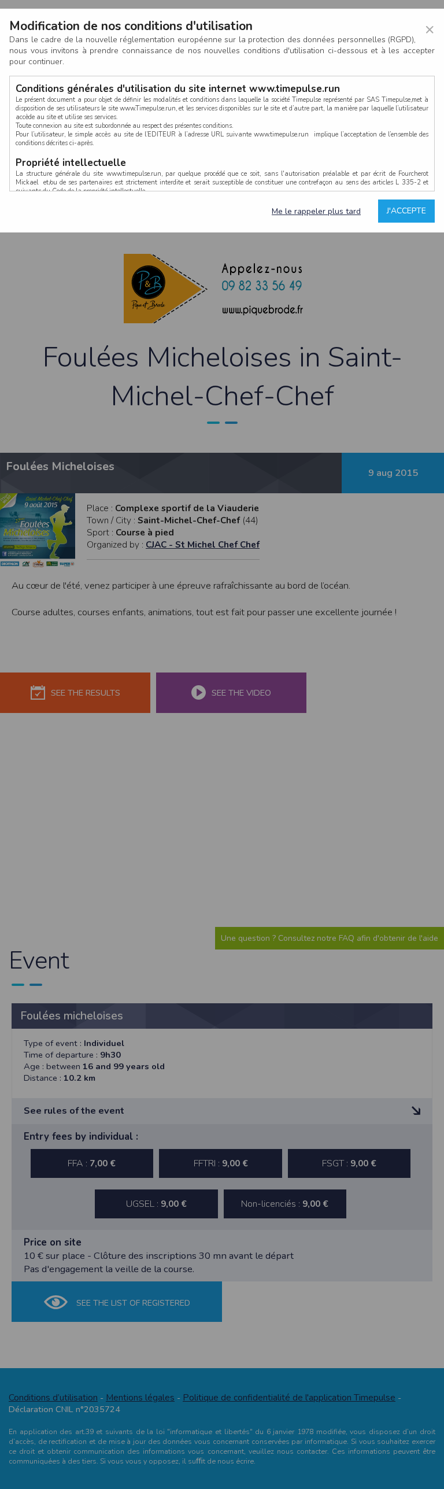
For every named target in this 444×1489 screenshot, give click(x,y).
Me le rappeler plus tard (316, 211)
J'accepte (406, 210)
